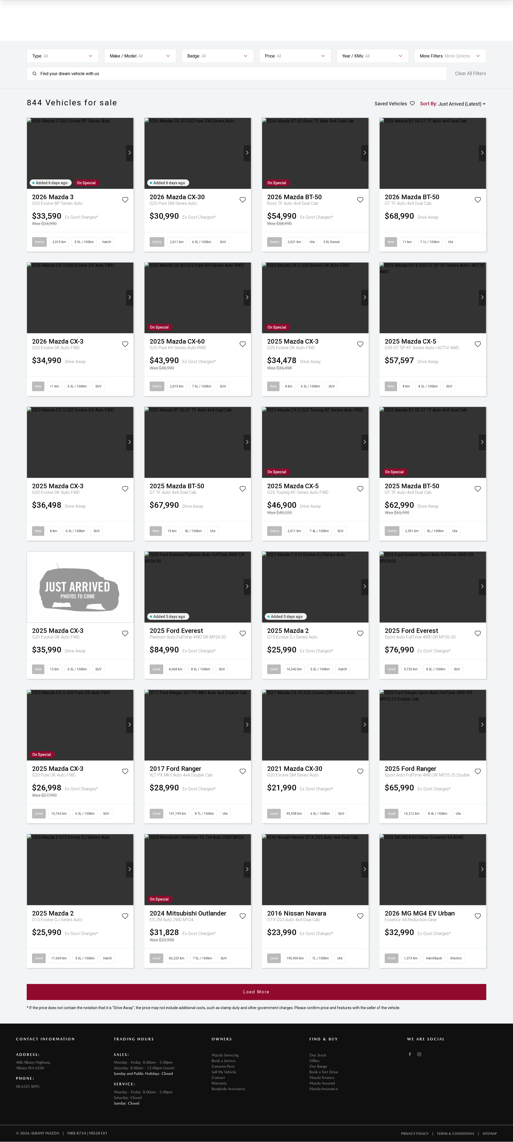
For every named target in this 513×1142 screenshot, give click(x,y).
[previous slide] (30, 153)
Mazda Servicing (225, 1055)
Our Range (318, 1066)
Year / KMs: (353, 56)
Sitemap (490, 1134)
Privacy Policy (415, 1134)
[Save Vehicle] (125, 201)
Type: (37, 56)
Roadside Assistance (228, 1089)
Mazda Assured (322, 1083)
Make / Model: (123, 56)
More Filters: (432, 56)
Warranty (219, 1083)
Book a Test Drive (323, 1072)
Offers (314, 1061)
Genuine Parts (223, 1066)
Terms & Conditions (455, 1134)
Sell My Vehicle (224, 1072)
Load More (256, 991)
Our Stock (317, 1055)
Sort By (428, 103)
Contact (218, 1077)
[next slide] (129, 153)
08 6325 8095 (28, 1086)
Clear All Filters (470, 73)
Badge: (193, 56)
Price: (270, 56)
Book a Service (223, 1061)
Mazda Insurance (323, 1089)
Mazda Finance (321, 1077)
